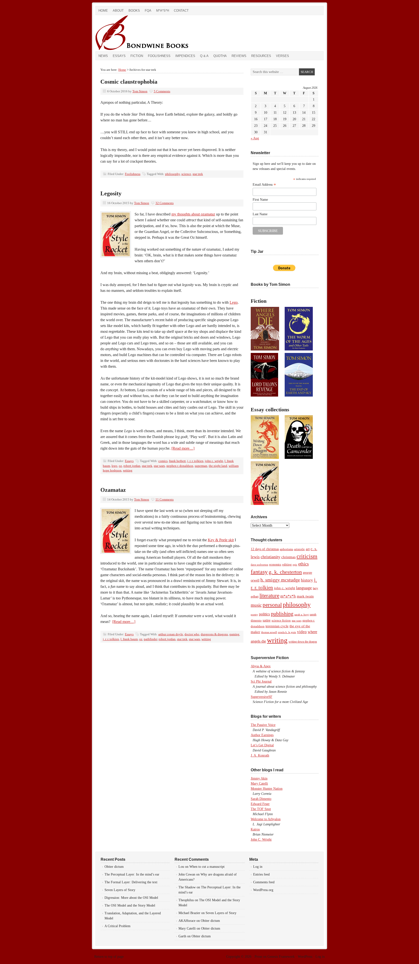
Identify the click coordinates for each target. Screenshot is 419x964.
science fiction (281, 620)
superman (201, 466)
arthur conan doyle (170, 634)
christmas (288, 557)
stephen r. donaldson (179, 466)
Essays (119, 56)
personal (272, 605)
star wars (159, 466)
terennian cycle (277, 626)
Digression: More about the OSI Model (131, 898)
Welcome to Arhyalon (266, 819)
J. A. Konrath (260, 755)
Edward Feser (260, 804)
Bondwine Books (150, 33)
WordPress (305, 956)
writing (127, 470)
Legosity (110, 193)
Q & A (204, 56)
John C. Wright (261, 839)
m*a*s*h (288, 596)
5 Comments (162, 91)
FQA (148, 10)
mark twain (305, 596)
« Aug (255, 138)
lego (114, 466)
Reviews (239, 56)
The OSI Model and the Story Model (130, 905)
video (302, 631)
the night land (218, 466)
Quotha (220, 56)
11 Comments (164, 499)
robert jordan (131, 466)
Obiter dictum (114, 866)
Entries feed (261, 874)
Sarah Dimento (261, 799)
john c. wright (214, 461)
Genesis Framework (281, 956)
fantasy (259, 572)
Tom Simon (139, 91)
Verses (282, 56)
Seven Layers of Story (120, 890)
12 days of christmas (265, 549)
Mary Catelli (259, 783)
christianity (270, 556)
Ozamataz (113, 490)
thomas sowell (269, 632)
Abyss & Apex (261, 666)
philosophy (172, 174)
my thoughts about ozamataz (193, 214)
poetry (254, 614)
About (118, 10)
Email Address (264, 184)
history (307, 580)
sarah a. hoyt (301, 614)
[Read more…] (182, 448)
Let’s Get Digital (262, 745)
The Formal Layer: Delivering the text (131, 882)
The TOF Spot (261, 809)
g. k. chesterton (285, 572)
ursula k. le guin (287, 632)
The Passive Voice (263, 725)
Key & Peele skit (221, 540)
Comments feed (263, 882)
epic (295, 564)
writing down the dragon (303, 641)
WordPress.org (263, 890)
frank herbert (177, 461)
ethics (303, 563)
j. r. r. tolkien (195, 461)
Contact (181, 10)
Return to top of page (109, 956)
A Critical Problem (117, 926)
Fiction (136, 56)
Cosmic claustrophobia (128, 82)
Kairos (255, 829)
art (308, 549)
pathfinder (150, 639)
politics (264, 614)
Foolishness (159, 56)
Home (103, 10)
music (256, 605)
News (103, 56)
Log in (257, 866)
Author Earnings (262, 735)
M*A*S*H (162, 10)
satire (267, 620)
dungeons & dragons (214, 634)
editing (287, 564)
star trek (198, 174)
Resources (261, 56)
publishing (282, 614)
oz (120, 466)
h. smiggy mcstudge (280, 579)
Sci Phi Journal (261, 681)
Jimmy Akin (259, 778)
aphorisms (286, 549)
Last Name (260, 214)
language (304, 587)
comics (163, 461)
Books (134, 10)
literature (269, 595)
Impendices (185, 56)
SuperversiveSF (261, 697)
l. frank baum (129, 639)
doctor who (192, 634)
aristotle (299, 549)
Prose (258, 956)
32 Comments (164, 203)
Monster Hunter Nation (266, 788)
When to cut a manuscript (207, 866)
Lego (234, 302)
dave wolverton (259, 564)
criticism (307, 556)
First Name (260, 199)
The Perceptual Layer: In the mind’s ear (132, 874)
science (186, 174)
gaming (234, 634)
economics (275, 564)
